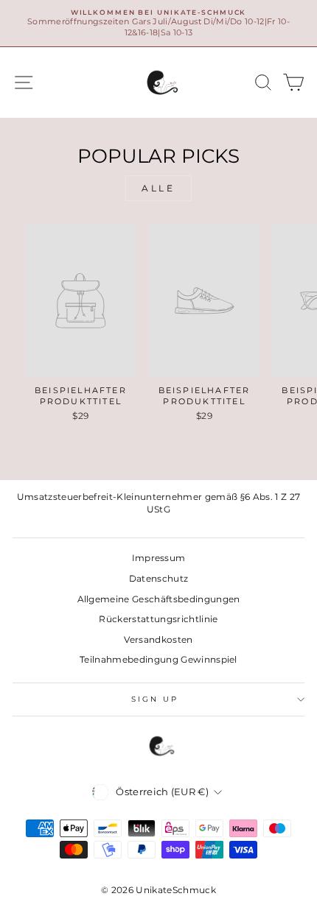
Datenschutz (159, 578)
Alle (158, 188)
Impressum (159, 557)
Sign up (155, 699)
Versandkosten (158, 639)
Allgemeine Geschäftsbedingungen (158, 598)
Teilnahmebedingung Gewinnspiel (158, 659)
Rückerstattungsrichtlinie (158, 618)
